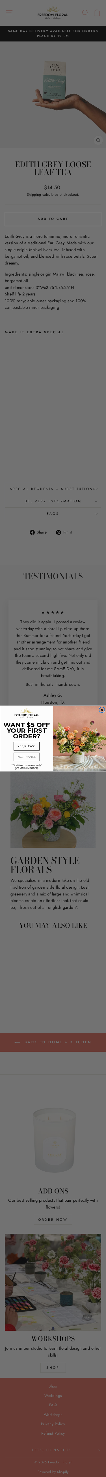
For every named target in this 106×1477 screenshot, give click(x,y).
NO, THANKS (27, 757)
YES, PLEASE (27, 746)
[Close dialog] (102, 710)
